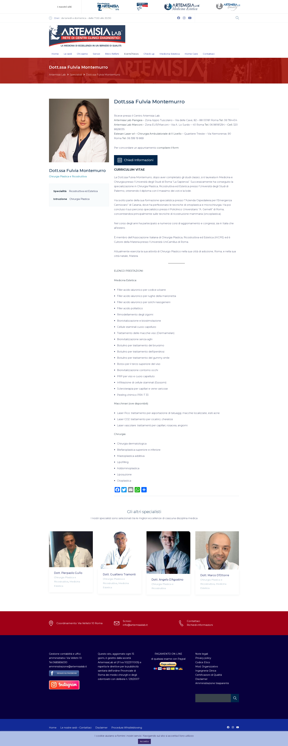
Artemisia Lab (57, 74)
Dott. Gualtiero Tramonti (119, 574)
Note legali (201, 653)
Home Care (191, 53)
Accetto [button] (144, 741)
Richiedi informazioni (200, 624)
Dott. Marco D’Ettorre (214, 575)
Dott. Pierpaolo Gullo (68, 573)
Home (55, 53)
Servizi (96, 53)
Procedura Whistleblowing (126, 727)
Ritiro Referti (112, 53)
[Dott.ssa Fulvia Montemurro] (79, 130)
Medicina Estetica (170, 53)
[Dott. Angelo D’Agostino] (168, 552)
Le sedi (68, 53)
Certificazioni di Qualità (208, 674)
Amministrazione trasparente (212, 683)
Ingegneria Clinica (205, 670)
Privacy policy (203, 658)
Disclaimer (201, 679)
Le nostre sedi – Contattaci (76, 727)
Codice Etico (202, 662)
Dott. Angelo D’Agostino (167, 579)
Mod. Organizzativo (206, 666)
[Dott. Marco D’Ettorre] (217, 550)
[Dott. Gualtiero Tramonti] (120, 550)
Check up (149, 53)
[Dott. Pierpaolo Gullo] (71, 549)
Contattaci (208, 53)
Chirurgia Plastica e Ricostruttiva (68, 176)
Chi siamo (82, 53)
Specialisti (76, 74)
